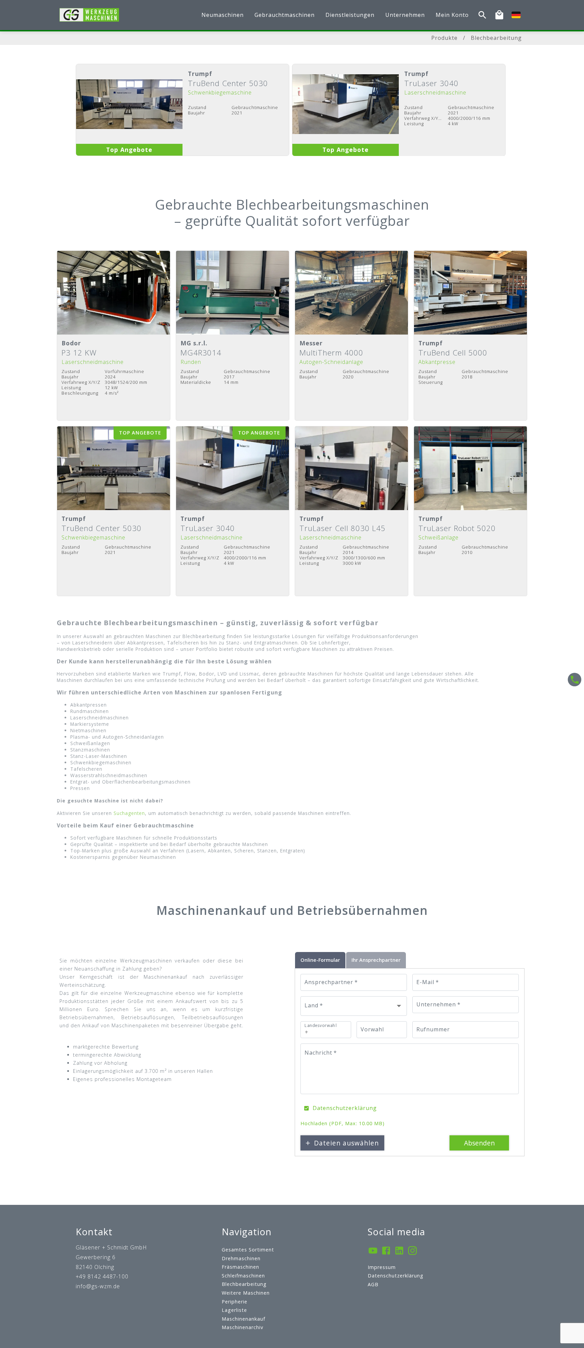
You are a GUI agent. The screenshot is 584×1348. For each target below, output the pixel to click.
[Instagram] (412, 1251)
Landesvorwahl (321, 1025)
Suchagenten (129, 813)
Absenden (479, 1142)
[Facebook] (386, 1251)
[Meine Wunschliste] (499, 15)
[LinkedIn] (399, 1251)
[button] (354, 1006)
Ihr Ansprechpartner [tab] (375, 960)
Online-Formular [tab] (320, 960)
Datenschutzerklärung (345, 1108)
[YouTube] (373, 1251)
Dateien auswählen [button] (346, 1142)
